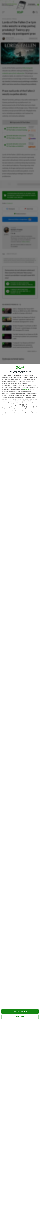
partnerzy (26, 389)
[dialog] (20, 788)
